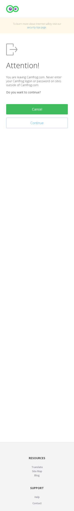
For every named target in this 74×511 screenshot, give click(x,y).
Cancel (37, 109)
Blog (37, 475)
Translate (37, 467)
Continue (37, 123)
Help (37, 497)
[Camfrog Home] (12, 9)
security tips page (36, 27)
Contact (37, 503)
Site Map (37, 471)
